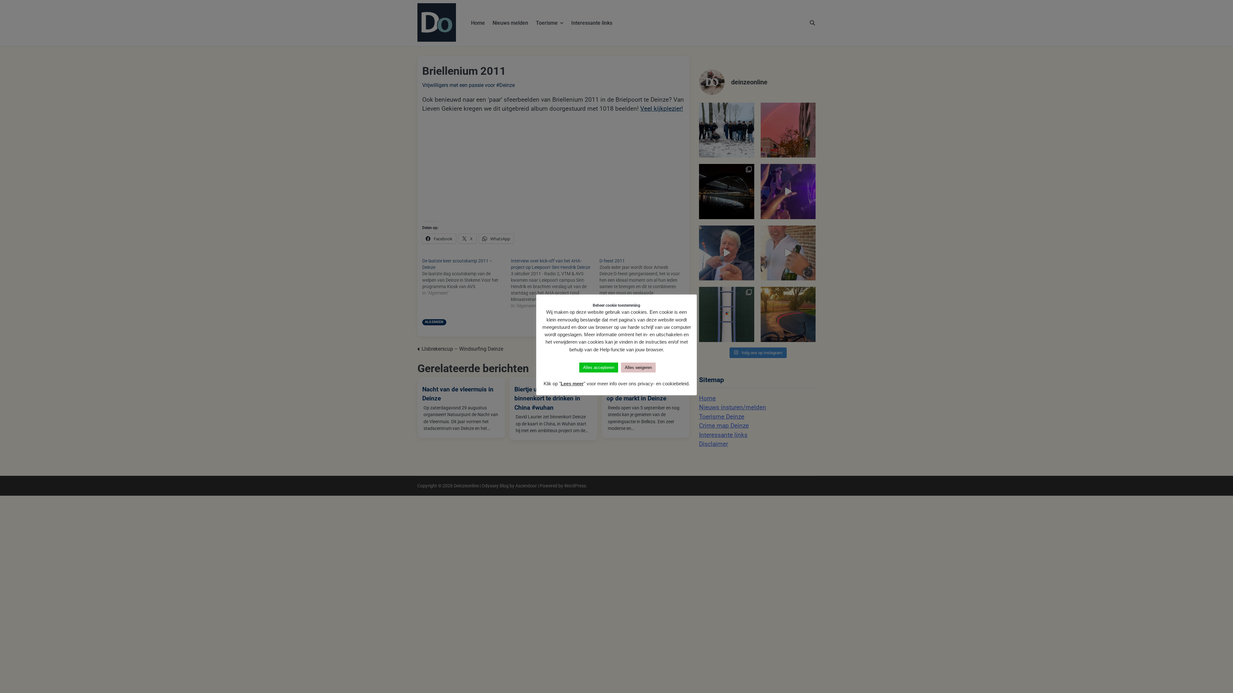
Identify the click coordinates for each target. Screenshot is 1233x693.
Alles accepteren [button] (598, 367)
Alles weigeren (638, 367)
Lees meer (572, 383)
